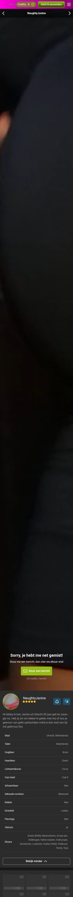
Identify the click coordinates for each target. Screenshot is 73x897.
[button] (57, 701)
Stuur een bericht (39, 671)
